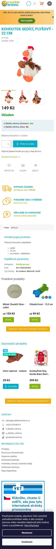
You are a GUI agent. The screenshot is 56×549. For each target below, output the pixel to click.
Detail (35, 386)
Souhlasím (27, 542)
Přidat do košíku (27, 144)
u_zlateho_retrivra (14, 433)
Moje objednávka (9, 471)
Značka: (7, 41)
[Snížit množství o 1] (11, 145)
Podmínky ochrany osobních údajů (16, 463)
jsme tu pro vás (20, 203)
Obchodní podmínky (10, 460)
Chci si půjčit (26, 20)
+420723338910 (13, 425)
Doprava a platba (9, 456)
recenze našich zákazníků (25, 216)
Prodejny (5, 449)
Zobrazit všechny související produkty (28, 401)
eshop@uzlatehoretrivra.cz (18, 420)
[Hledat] (34, 3)
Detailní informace (9, 157)
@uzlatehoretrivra (14, 437)
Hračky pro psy (22, 264)
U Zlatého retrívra (13, 429)
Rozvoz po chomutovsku (12, 452)
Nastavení (27, 532)
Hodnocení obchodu (10, 467)
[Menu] (49, 3)
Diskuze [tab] (14, 227)
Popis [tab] (6, 227)
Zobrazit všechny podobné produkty (28, 329)
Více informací (31, 525)
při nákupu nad (24, 190)
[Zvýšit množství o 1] (11, 142)
